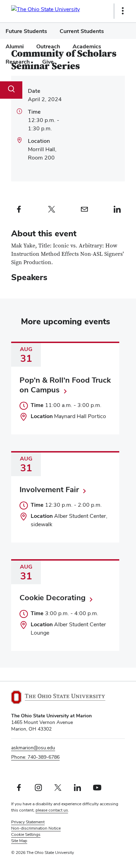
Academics (87, 46)
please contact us (52, 810)
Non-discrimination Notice (36, 828)
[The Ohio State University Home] (58, 697)
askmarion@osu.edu (33, 747)
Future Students (26, 31)
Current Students (82, 31)
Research (18, 61)
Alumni (15, 46)
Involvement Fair (49, 489)
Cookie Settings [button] (25, 834)
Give (48, 61)
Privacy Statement (28, 822)
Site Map (19, 840)
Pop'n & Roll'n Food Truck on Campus (65, 384)
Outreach (48, 46)
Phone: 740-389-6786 (35, 757)
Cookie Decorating (52, 597)
